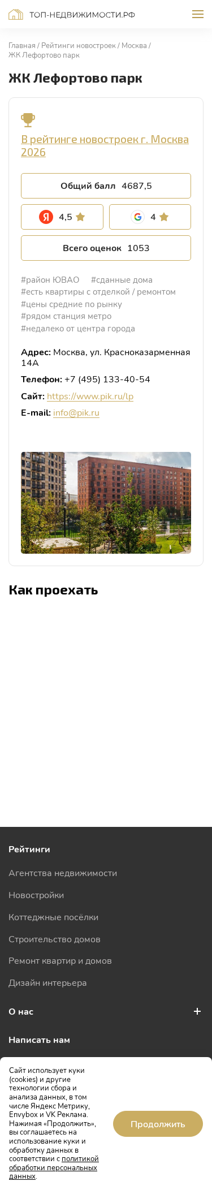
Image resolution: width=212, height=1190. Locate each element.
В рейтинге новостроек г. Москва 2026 (105, 145)
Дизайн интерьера (47, 982)
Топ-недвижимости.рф (71, 14)
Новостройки (36, 894)
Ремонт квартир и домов (60, 960)
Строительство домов (54, 938)
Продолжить (158, 1123)
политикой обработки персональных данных (54, 1167)
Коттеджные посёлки (53, 916)
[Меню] (198, 14)
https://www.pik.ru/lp (90, 395)
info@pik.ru (76, 412)
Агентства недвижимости (62, 872)
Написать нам (39, 1039)
